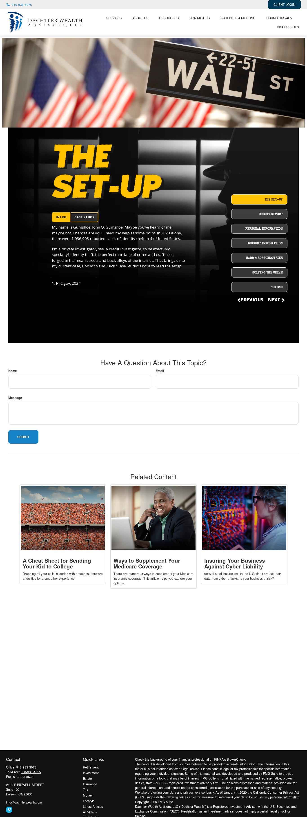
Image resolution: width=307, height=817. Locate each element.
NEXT (274, 300)
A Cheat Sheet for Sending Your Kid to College (57, 563)
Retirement (91, 767)
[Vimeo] (9, 810)
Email (160, 370)
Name (12, 370)
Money (88, 795)
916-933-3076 (22, 4)
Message (15, 397)
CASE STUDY (84, 217)
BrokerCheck (236, 759)
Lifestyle (89, 801)
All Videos (90, 812)
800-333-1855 (31, 772)
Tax (85, 789)
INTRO (61, 217)
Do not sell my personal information (274, 797)
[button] (114, 17)
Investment (91, 773)
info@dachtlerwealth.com (24, 802)
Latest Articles (93, 806)
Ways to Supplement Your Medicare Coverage (146, 563)
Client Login (284, 4)
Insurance (90, 784)
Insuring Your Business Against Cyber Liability (234, 563)
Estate (87, 778)
